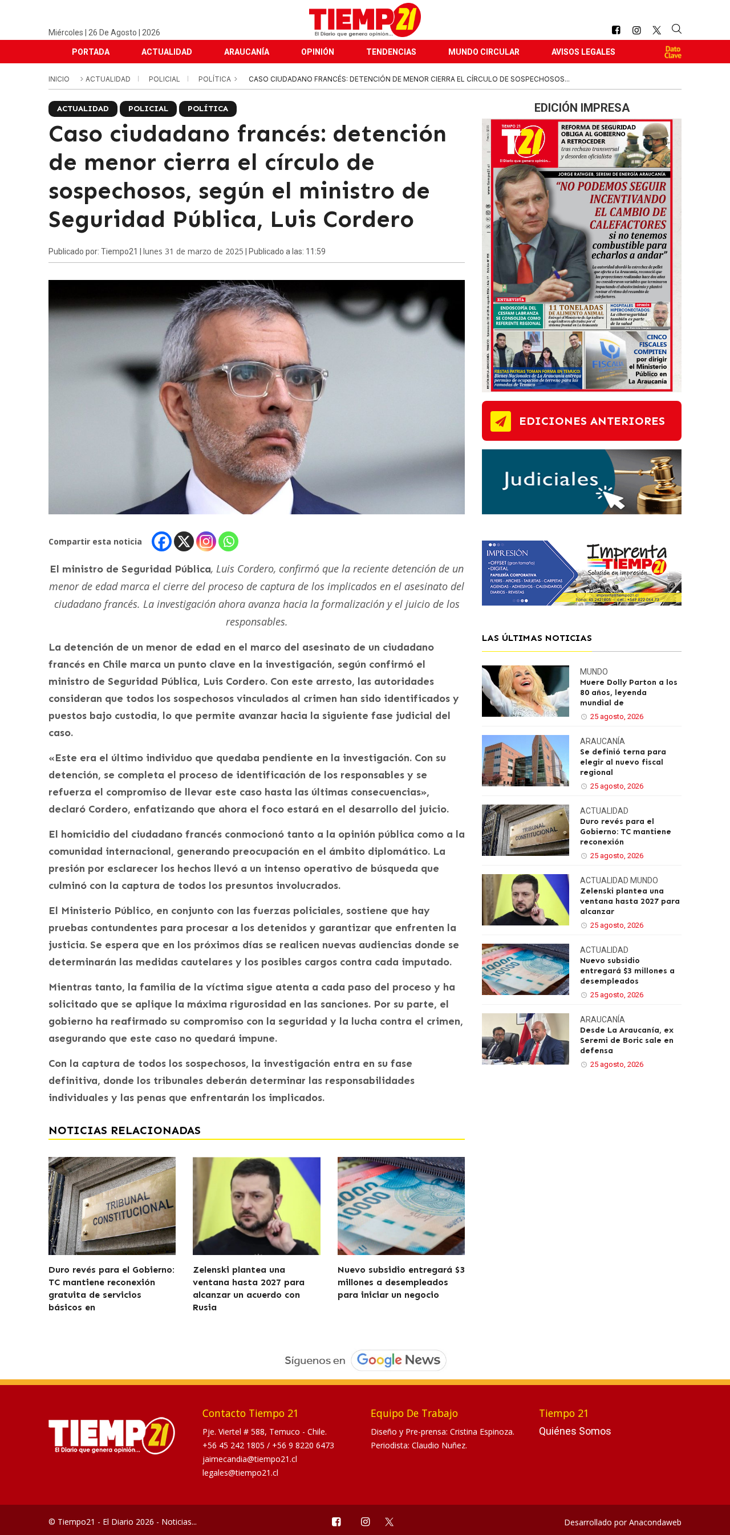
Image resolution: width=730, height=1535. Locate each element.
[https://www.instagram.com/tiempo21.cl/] (636, 30)
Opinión (317, 51)
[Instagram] (206, 541)
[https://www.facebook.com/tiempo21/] (616, 30)
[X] (184, 541)
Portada (91, 51)
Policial (165, 79)
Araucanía (246, 51)
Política (215, 79)
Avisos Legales (583, 51)
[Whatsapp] (228, 541)
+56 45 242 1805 (234, 1445)
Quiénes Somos (575, 1431)
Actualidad (166, 51)
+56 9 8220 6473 (303, 1445)
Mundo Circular (484, 51)
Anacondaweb (655, 1522)
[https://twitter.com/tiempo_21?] (656, 30)
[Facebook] (162, 541)
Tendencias (391, 51)
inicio (59, 79)
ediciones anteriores (592, 421)
